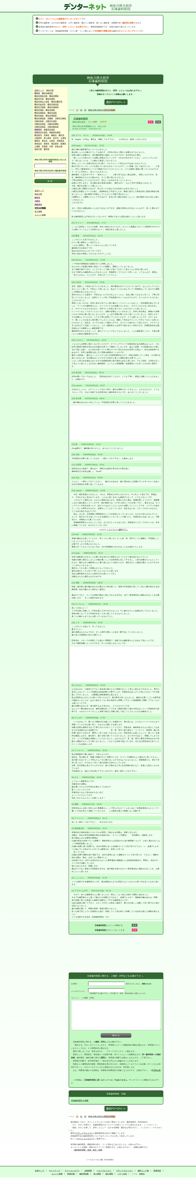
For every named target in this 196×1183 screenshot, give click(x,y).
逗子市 (56, 138)
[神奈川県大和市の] (101, 110)
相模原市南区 (55, 132)
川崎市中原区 (51, 121)
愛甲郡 (46, 149)
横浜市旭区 (39, 110)
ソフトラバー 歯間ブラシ (117, 530)
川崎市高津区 (40, 124)
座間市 (46, 143)
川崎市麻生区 (53, 127)
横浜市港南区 (53, 107)
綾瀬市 (63, 143)
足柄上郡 (58, 146)
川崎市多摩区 (53, 124)
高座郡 (44, 146)
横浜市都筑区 (40, 118)
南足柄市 (55, 143)
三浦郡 (37, 146)
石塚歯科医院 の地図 (79, 1100)
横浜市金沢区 (40, 104)
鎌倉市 (54, 135)
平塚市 (46, 135)
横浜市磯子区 (56, 101)
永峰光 (142, 1174)
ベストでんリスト (104, 1171)
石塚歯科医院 (80, 118)
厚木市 (44, 141)
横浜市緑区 (50, 110)
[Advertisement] (98, 54)
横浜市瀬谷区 (40, 113)
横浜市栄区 (52, 113)
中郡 (51, 146)
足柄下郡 (38, 149)
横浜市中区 (39, 99)
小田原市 (38, 138)
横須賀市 (38, 135)
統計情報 (109, 1174)
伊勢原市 (60, 141)
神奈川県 (50, 90)
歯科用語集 (84, 1174)
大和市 (52, 141)
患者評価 (71, 1174)
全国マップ (39, 90)
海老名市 (38, 143)
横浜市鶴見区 (47, 93)
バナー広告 (122, 1174)
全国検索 (88, 1171)
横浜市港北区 (53, 104)
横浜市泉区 (39, 115)
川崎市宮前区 (40, 127)
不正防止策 (156, 1070)
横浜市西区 (54, 96)
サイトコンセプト (85, 1139)
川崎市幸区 (39, 121)
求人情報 (38, 211)
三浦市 (63, 138)
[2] (81, 110)
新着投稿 (157, 1171)
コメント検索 (40, 215)
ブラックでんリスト (84, 1133)
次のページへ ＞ (116, 102)
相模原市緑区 (49, 129)
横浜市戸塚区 (40, 107)
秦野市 (37, 141)
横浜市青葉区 (51, 115)
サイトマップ (54, 1171)
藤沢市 (61, 135)
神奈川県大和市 (78, 122)
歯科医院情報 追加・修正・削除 (88, 1150)
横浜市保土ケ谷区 (41, 101)
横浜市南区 (50, 99)
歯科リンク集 (143, 1171)
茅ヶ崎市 (47, 138)
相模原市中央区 (40, 132)
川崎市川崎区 (60, 118)
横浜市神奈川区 (40, 96)
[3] (85, 110)
